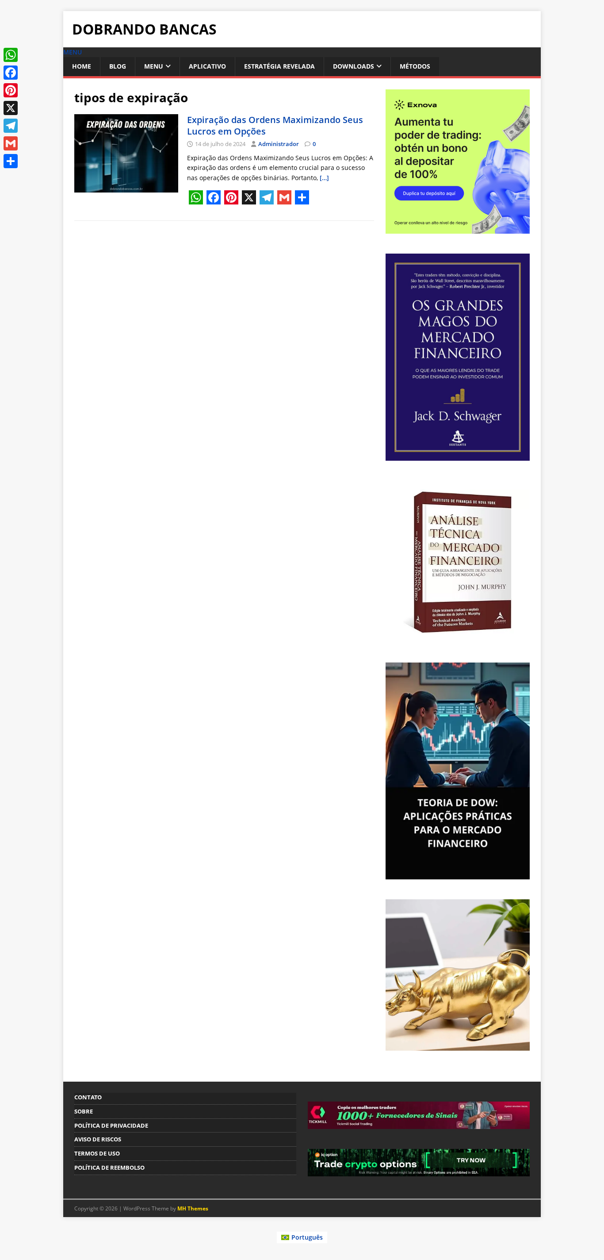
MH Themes (192, 1208)
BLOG (117, 66)
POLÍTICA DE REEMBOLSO (109, 1167)
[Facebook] (10, 72)
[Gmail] (10, 143)
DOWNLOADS (353, 66)
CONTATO (88, 1097)
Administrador (278, 144)
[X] (10, 108)
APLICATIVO (207, 66)
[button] (72, 52)
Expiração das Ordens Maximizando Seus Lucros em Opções (275, 125)
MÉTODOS (415, 66)
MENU (153, 66)
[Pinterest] (10, 90)
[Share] (10, 161)
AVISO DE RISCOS (97, 1139)
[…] (324, 177)
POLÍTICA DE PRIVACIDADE (111, 1125)
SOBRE (83, 1111)
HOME (81, 66)
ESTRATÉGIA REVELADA (279, 66)
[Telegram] (10, 126)
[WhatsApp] (10, 55)
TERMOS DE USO (97, 1153)
